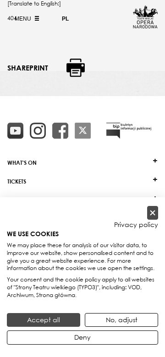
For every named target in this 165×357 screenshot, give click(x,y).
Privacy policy (136, 224)
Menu (24, 19)
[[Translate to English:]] (128, 131)
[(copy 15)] (15, 131)
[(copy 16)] (38, 131)
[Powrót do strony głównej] (145, 25)
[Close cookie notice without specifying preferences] (152, 213)
